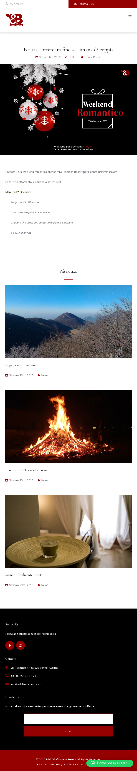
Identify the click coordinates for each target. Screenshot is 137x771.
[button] (109, 763)
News (88, 57)
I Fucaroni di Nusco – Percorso (26, 470)
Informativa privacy (77, 764)
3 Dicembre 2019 (50, 57)
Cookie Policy (55, 764)
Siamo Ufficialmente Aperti (23, 575)
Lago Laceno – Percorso (21, 365)
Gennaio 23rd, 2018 (21, 375)
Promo (97, 57)
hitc (74, 57)
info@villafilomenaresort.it (27, 684)
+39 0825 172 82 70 (23, 676)
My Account (16, 4)
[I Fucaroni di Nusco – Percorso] (68, 467)
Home (40, 764)
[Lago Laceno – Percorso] (68, 362)
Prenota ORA (86, 4)
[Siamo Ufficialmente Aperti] (68, 571)
